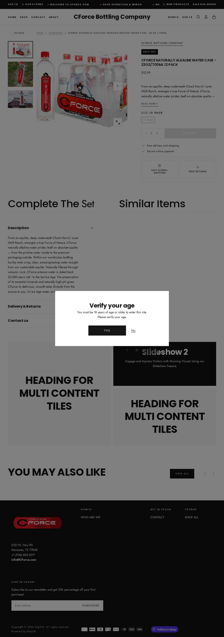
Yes (107, 330)
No (133, 331)
